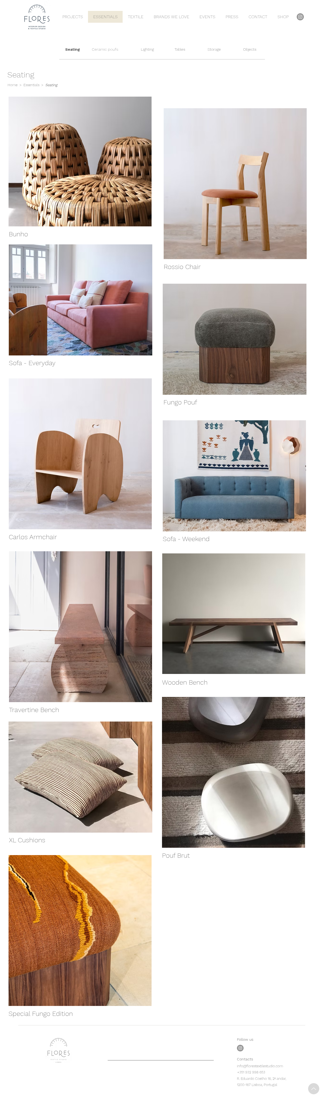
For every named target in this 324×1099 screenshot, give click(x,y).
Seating (51, 85)
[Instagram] (300, 16)
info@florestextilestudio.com (260, 1066)
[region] (80, 169)
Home (13, 85)
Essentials (31, 85)
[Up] (313, 1088)
